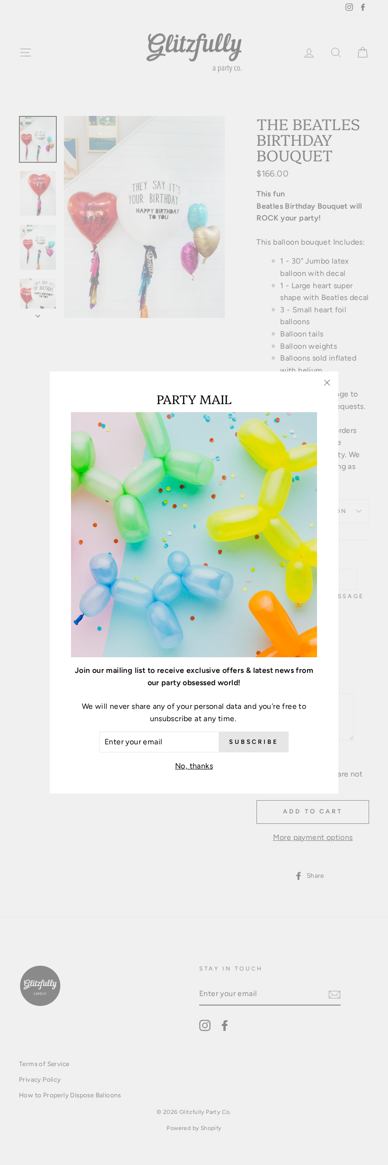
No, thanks (194, 765)
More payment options (313, 837)
